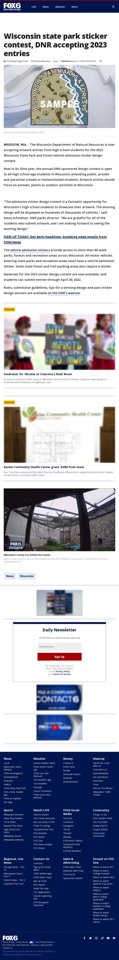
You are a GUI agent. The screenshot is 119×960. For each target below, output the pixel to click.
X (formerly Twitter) (73, 840)
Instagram (68, 825)
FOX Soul (38, 840)
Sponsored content (72, 878)
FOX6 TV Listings (41, 825)
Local (6, 763)
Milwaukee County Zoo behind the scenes (27, 554)
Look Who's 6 (100, 769)
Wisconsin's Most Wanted (12, 768)
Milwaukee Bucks (12, 835)
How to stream (41, 814)
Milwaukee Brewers (13, 814)
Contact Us (41, 859)
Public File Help (40, 888)
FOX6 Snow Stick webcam (41, 796)
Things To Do (100, 814)
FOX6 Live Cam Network (41, 775)
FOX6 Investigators (13, 773)
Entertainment (11, 777)
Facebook (68, 822)
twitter (90, 938)
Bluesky (67, 836)
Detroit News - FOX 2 (14, 880)
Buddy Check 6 (100, 825)
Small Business (70, 781)
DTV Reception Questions (40, 904)
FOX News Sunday (42, 844)
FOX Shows (39, 848)
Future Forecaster (42, 791)
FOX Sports (39, 836)
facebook (84, 938)
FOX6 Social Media (71, 812)
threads (102, 938)
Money (68, 758)
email (114, 938)
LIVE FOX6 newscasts (44, 818)
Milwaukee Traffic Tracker (102, 793)
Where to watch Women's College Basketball (101, 906)
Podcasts (8, 780)
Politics (7, 784)
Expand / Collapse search (113, 6)
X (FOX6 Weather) (72, 850)
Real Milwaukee (101, 773)
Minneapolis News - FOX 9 (14, 875)
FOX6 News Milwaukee (41, 61)
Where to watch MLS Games (103, 920)
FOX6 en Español (12, 798)
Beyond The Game (13, 825)
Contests (37, 863)
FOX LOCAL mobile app (13, 793)
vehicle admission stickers (30, 250)
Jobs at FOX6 (39, 880)
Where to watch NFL (103, 867)
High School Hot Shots (12, 831)
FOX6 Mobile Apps (42, 873)
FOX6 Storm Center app (43, 768)
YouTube (67, 818)
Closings (37, 787)
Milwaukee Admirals (14, 839)
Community (101, 810)
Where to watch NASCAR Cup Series (103, 882)
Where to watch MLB (103, 877)
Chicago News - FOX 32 (14, 868)
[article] (59, 342)
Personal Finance (71, 774)
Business (67, 777)
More (74, 6)
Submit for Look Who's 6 (101, 764)
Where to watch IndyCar (101, 889)
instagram (96, 938)
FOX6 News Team (42, 877)
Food (95, 784)
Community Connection (99, 834)
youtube (108, 938)
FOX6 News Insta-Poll (15, 788)
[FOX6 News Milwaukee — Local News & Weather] (14, 6)
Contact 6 (68, 763)
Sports (8, 810)
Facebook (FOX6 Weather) (71, 846)
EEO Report (39, 884)
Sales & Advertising (71, 860)
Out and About (100, 777)
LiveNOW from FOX (43, 829)
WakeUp (99, 758)
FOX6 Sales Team (72, 867)
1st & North (10, 822)
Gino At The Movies (103, 788)
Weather (39, 758)
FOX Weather (40, 783)
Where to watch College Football (101, 872)
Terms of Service (62, 674)
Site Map (8, 802)
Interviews (98, 780)
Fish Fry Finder (100, 822)
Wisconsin (27, 576)
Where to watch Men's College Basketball (101, 897)
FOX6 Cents (69, 766)
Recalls (66, 770)
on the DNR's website (64, 293)
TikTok (66, 829)
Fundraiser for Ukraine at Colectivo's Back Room (38, 374)
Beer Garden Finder (102, 818)
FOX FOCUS (69, 874)
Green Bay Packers (13, 818)
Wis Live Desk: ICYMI (43, 822)
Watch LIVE (41, 810)
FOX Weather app (42, 779)
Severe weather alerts (44, 763)
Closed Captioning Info (42, 897)
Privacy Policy (63, 671)
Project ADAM (100, 829)
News (55, 61)
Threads (67, 833)
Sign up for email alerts (41, 868)
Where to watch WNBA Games (101, 914)
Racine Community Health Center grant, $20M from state (44, 467)
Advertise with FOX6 (73, 870)
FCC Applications (41, 892)
